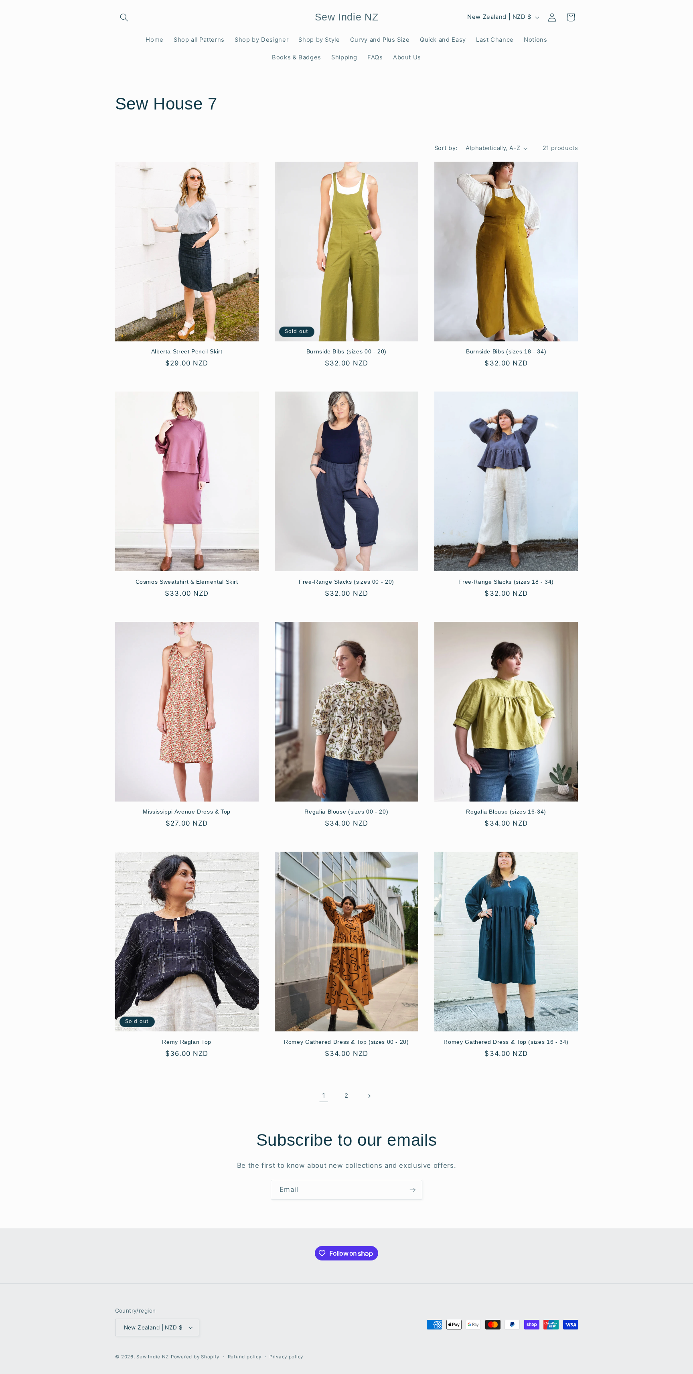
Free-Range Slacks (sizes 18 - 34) (506, 582)
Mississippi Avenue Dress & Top (187, 812)
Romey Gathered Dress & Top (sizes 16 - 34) (506, 1042)
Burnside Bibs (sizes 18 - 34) (506, 352)
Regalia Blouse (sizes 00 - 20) (346, 812)
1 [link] (324, 1096)
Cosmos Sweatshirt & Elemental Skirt (187, 582)
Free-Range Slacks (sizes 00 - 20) (346, 582)
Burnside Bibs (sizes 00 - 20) (346, 352)
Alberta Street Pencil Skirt (187, 352)
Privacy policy (286, 1357)
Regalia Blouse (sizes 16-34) (506, 812)
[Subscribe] (412, 1189)
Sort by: (445, 148)
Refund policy (244, 1357)
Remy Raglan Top (186, 1042)
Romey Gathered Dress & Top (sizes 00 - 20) (346, 1042)
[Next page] (369, 1096)
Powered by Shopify (195, 1357)
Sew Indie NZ (152, 1357)
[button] (124, 17)
